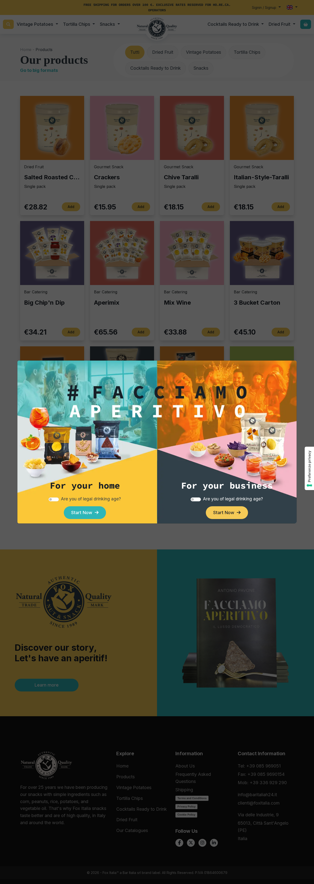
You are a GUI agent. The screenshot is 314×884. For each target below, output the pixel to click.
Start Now (83, 512)
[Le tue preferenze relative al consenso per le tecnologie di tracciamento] (309, 468)
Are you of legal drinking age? (91, 498)
